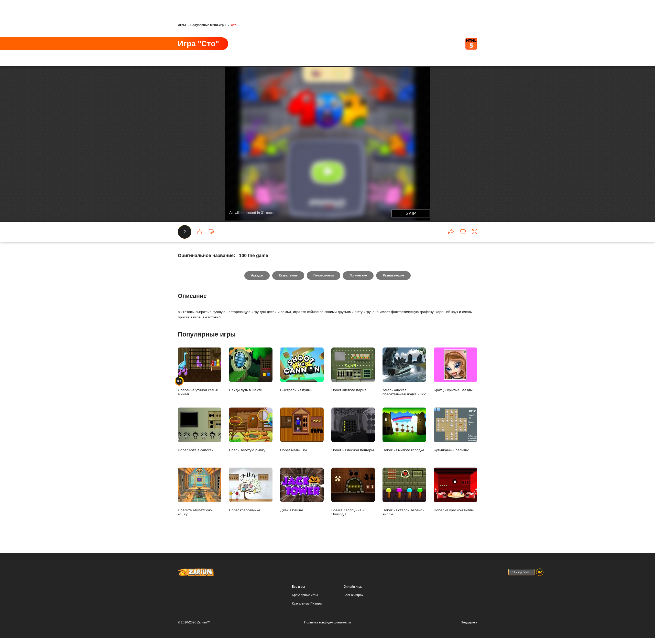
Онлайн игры (353, 586)
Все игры (298, 586)
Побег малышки (293, 450)
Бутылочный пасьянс (451, 450)
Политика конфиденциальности (327, 622)
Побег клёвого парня (348, 390)
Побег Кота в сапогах (195, 450)
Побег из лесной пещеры (352, 450)
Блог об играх (353, 595)
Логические (358, 275)
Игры (182, 25)
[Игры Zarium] (196, 571)
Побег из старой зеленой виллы (403, 512)
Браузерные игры (305, 595)
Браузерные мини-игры (208, 25)
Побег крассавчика (244, 510)
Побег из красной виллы (454, 510)
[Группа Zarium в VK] (539, 572)
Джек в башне (291, 510)
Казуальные (288, 275)
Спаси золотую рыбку (247, 450)
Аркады (257, 275)
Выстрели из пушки (296, 390)
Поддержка (469, 622)
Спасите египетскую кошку (195, 512)
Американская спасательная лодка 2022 (404, 392)
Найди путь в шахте (245, 390)
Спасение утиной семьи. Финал (198, 387)
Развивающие (393, 275)
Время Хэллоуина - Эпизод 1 (347, 512)
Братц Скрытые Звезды (453, 390)
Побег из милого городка (403, 450)
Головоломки (323, 275)
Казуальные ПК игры (307, 603)
